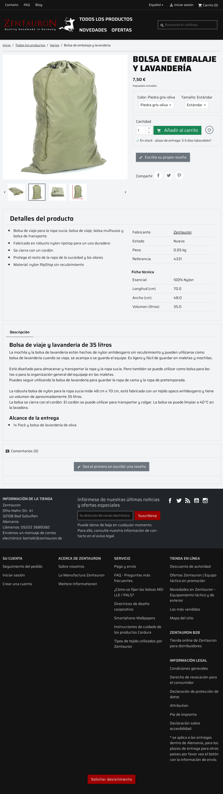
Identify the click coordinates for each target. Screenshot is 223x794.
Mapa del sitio (181, 618)
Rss (188, 501)
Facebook (171, 501)
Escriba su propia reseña (165, 157)
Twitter (179, 501)
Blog (38, 4)
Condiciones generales (189, 668)
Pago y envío (125, 566)
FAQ (27, 4)
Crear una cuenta (17, 584)
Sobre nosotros (71, 566)
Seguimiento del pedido (22, 566)
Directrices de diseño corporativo (131, 606)
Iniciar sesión (14, 575)
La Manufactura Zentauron (81, 575)
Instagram (206, 501)
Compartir (158, 175)
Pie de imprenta (183, 714)
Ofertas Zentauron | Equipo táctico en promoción (193, 578)
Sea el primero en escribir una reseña (114, 466)
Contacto (11, 4)
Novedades (93, 30)
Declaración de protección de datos (194, 694)
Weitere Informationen (77, 584)
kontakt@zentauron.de (42, 538)
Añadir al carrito (177, 130)
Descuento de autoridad (190, 566)
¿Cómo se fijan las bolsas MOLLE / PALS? (139, 592)
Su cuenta (12, 558)
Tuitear (169, 175)
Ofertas (122, 30)
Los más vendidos (185, 609)
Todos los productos (105, 19)
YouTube (197, 501)
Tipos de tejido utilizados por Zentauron (138, 643)
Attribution (179, 705)
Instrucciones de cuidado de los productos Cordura (137, 629)
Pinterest (179, 175)
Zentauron (183, 232)
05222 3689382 (35, 527)
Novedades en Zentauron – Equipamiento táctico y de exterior (193, 595)
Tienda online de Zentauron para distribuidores (193, 643)
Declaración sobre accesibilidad (185, 726)
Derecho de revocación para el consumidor (193, 680)
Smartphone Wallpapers (134, 618)
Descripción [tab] (20, 332)
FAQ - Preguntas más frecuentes (132, 578)
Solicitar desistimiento (111, 779)
